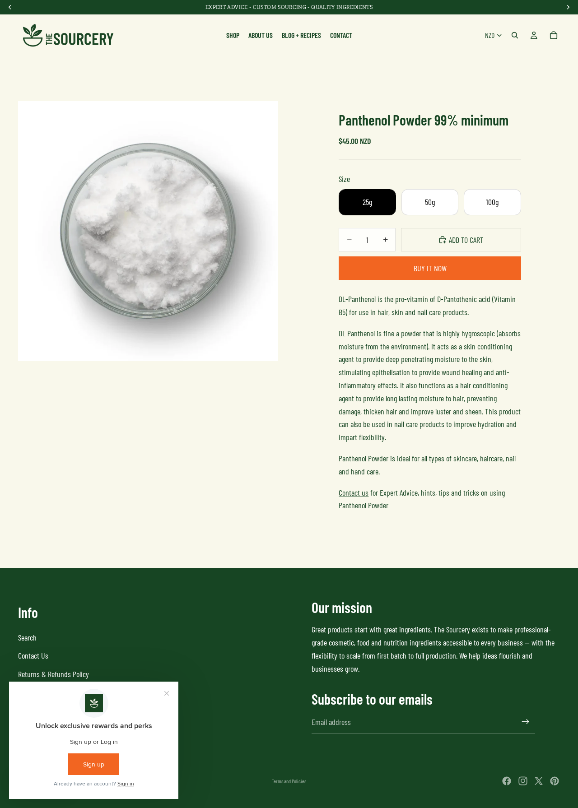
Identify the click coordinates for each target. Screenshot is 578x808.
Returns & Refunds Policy (53, 674)
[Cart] (554, 35)
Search (27, 637)
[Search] (515, 35)
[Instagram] (522, 780)
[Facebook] (506, 780)
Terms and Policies (289, 781)
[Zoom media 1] (148, 231)
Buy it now (430, 268)
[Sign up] (525, 721)
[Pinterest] (554, 780)
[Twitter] (538, 780)
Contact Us (33, 656)
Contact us (353, 492)
